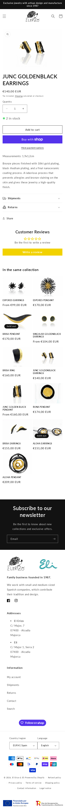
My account (14, 677)
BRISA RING (9, 370)
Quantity (7, 101)
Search (11, 708)
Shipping (19, 96)
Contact (11, 700)
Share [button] (10, 218)
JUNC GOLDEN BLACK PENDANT (14, 408)
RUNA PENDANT (41, 407)
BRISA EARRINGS (12, 443)
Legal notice (45, 788)
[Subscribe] (54, 539)
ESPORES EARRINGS (13, 300)
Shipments (13, 684)
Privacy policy (15, 783)
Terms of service (34, 783)
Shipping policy (52, 783)
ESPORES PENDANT (43, 300)
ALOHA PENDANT (12, 477)
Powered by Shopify (35, 777)
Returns (11, 692)
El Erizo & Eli (18, 777)
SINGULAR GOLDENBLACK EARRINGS (47, 335)
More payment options (32, 147)
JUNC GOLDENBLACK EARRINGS (44, 372)
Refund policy (54, 777)
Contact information (26, 788)
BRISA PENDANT (11, 334)
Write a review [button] (32, 252)
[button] (4, 16)
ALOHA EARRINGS (42, 443)
